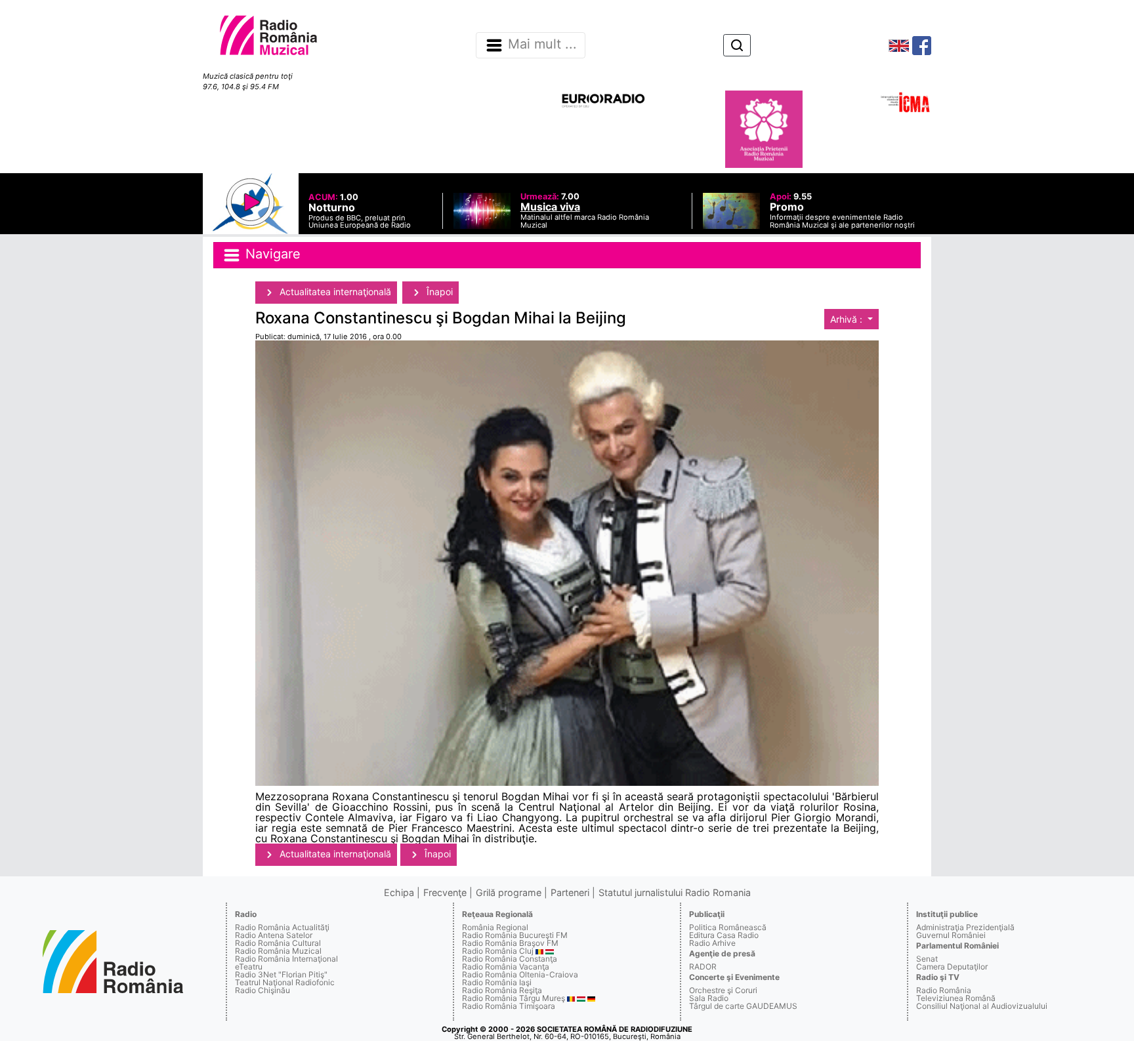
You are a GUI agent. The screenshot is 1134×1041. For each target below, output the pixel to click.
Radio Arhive (712, 943)
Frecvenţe (445, 892)
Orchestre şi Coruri (723, 990)
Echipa (399, 892)
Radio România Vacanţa (505, 966)
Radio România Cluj (498, 951)
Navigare (271, 254)
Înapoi (438, 291)
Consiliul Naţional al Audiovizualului (981, 1006)
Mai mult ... (542, 44)
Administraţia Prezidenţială (965, 927)
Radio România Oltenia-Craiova (520, 974)
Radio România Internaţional (286, 959)
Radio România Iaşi (497, 982)
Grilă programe (508, 892)
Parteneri (570, 892)
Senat (927, 959)
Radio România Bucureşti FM (515, 935)
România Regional (495, 927)
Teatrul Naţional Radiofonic (285, 982)
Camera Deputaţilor (952, 966)
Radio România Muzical (278, 951)
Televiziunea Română (956, 998)
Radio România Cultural (278, 943)
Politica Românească (727, 927)
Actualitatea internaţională (334, 291)
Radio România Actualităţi (282, 927)
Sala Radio (708, 998)
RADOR (703, 966)
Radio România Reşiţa (502, 990)
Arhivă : (847, 319)
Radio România (943, 990)
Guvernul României (951, 935)
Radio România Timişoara (508, 1006)
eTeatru (248, 966)
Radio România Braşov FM (510, 943)
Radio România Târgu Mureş (513, 998)
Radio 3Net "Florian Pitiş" (281, 974)
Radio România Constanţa (509, 959)
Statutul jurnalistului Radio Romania (674, 892)
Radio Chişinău (262, 990)
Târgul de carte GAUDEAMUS (743, 1006)
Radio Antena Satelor (273, 935)
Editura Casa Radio (724, 935)
